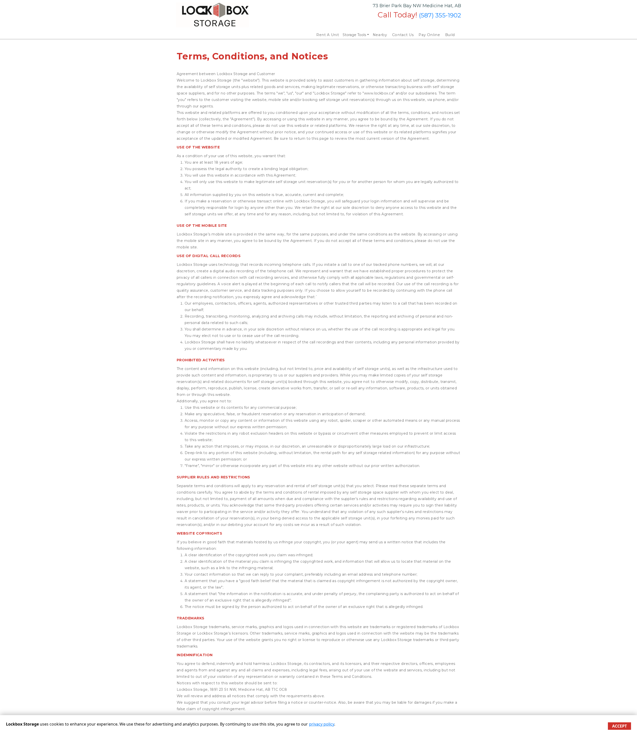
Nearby (380, 35)
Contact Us (403, 35)
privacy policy (321, 724)
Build (450, 35)
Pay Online (429, 35)
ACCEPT (619, 726)
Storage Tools (354, 35)
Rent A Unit (327, 35)
